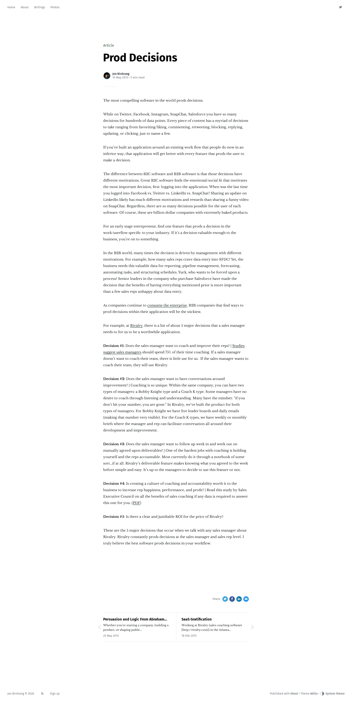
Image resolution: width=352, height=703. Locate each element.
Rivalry (136, 326)
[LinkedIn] (239, 599)
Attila (314, 693)
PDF (136, 503)
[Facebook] (232, 599)
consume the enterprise (167, 305)
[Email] (246, 599)
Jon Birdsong (120, 74)
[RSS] (42, 693)
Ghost (294, 693)
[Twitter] (340, 7)
